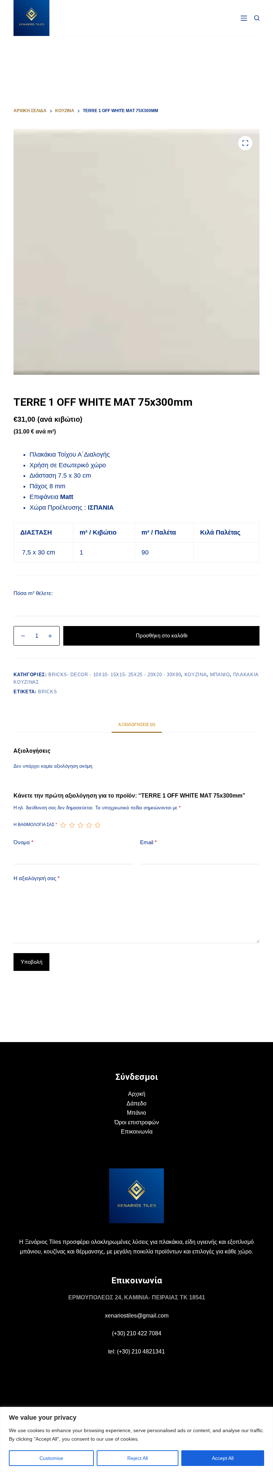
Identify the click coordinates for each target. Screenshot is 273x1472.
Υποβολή (31, 962)
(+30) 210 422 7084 (136, 1333)
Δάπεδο (136, 1103)
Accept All (223, 1458)
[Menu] (244, 18)
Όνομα (23, 842)
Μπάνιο (136, 1113)
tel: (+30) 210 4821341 (136, 1352)
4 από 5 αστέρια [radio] (89, 825)
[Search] (256, 18)
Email (148, 842)
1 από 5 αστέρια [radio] (63, 825)
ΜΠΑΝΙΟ (220, 674)
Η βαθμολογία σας (35, 824)
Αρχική (136, 1094)
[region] (136, 1439)
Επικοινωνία (136, 1132)
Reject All (137, 1458)
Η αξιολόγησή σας (37, 878)
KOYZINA (195, 674)
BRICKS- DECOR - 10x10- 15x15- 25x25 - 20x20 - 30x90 (114, 674)
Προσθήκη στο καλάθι (161, 635)
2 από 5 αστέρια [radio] (72, 825)
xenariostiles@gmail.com (136, 1316)
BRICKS (47, 691)
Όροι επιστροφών (136, 1122)
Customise (51, 1458)
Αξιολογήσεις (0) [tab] (136, 724)
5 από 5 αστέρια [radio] (97, 825)
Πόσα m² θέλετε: (33, 593)
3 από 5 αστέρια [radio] (80, 825)
